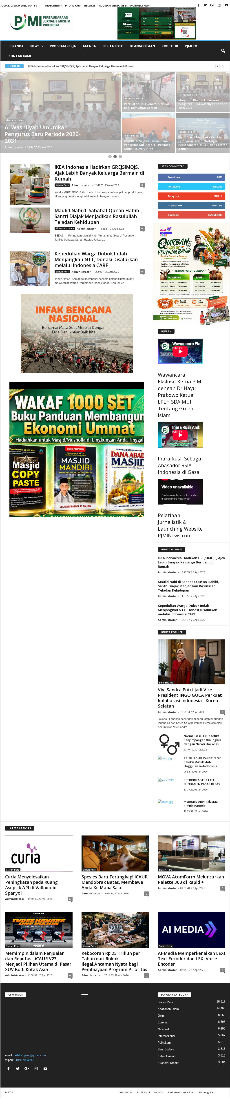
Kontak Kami (20, 56)
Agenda (89, 46)
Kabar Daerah (166, 1056)
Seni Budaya (132, 135)
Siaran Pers (62, 185)
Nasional (163, 1029)
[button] (223, 51)
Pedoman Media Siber (113, 5)
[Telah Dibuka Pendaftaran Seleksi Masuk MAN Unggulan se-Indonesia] (169, 764)
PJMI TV (191, 46)
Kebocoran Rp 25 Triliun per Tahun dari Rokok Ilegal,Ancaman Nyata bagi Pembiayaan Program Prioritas (114, 961)
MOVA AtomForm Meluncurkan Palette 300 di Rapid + (191, 879)
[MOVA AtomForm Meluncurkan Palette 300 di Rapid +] (191, 853)
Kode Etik (170, 46)
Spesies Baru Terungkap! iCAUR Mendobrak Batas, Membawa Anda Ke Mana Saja (115, 882)
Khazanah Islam (15, 120)
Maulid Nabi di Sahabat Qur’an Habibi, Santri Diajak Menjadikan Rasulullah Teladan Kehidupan (98, 216)
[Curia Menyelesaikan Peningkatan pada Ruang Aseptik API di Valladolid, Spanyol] (39, 853)
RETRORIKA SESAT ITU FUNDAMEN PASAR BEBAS (202, 782)
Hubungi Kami (140, 5)
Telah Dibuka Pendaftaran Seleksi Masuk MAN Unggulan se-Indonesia (202, 762)
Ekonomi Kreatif (134, 98)
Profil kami (73, 5)
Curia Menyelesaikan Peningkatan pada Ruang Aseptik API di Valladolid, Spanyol (31, 885)
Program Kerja (63, 46)
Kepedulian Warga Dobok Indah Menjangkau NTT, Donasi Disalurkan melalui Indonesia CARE (96, 259)
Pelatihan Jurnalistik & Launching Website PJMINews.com (180, 525)
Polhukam (164, 1042)
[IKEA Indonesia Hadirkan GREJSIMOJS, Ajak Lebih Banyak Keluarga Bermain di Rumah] (30, 184)
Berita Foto (113, 46)
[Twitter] (205, 5)
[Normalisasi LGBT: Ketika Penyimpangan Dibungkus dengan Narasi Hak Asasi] (169, 744)
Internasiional (166, 1036)
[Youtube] (226, 5)
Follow (217, 186)
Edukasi (163, 1022)
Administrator (14, 147)
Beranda (16, 46)
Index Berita (53, 5)
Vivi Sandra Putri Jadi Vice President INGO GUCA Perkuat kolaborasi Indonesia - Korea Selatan (190, 698)
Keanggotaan (142, 46)
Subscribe (215, 215)
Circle (218, 196)
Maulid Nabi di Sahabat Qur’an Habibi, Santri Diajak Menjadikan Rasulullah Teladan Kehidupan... (88, 66)
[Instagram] (219, 5)
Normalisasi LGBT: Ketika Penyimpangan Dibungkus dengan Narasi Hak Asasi (202, 740)
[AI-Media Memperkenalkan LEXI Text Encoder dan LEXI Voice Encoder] (191, 930)
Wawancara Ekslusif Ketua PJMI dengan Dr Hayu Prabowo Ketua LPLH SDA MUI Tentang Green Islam (180, 394)
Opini (161, 1015)
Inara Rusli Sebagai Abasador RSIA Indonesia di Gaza (180, 465)
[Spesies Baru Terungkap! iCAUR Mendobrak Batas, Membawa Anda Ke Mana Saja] (115, 853)
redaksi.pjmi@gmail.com (30, 1055)
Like (219, 177)
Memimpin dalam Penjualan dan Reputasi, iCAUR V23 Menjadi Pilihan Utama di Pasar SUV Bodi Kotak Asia (38, 961)
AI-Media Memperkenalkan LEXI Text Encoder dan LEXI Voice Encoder (191, 958)
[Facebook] (198, 5)
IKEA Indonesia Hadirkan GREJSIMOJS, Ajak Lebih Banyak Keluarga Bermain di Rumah (99, 173)
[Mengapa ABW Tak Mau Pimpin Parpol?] (169, 808)
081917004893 (24, 1060)
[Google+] (212, 5)
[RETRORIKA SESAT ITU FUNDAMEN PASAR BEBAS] (169, 786)
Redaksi (89, 5)
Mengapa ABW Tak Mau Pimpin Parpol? (201, 804)
